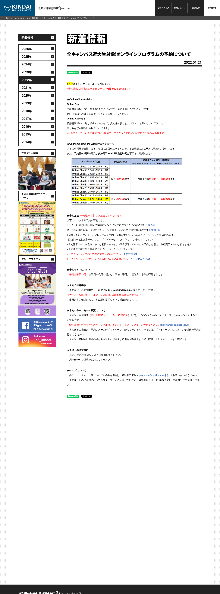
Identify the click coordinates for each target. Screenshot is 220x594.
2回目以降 (154, 230)
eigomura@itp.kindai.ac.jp (175, 324)
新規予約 (150, 225)
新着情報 (35, 18)
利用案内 (212, 7)
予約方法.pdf (130, 254)
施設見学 (196, 7)
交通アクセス (163, 7)
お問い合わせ (179, 7)
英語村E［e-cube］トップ (17, 18)
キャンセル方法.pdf (141, 258)
